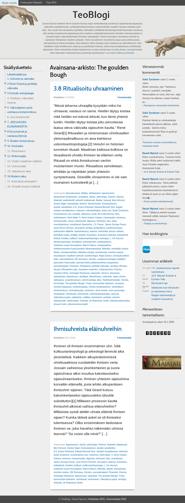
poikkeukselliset (98, 262)
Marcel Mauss (89, 245)
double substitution (63, 207)
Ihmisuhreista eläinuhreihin (88, 328)
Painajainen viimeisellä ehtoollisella (161, 105)
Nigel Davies (105, 255)
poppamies (112, 262)
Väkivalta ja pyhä (62, 297)
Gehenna (85, 214)
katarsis (93, 231)
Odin (56, 259)
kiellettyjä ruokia (62, 235)
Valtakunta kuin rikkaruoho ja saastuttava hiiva (160, 289)
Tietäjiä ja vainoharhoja (155, 223)
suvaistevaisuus (73, 280)
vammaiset (96, 297)
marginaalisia (104, 245)
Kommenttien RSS (116, 499)
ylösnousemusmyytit (78, 304)
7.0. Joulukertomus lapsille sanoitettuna (160, 270)
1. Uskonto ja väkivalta (20, 78)
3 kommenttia (124, 97)
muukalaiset (60, 255)
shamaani (115, 273)
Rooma (118, 269)
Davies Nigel (60, 203)
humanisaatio (60, 221)
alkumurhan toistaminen (65, 197)
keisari (112, 231)
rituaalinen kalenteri (88, 269)
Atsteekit (58, 200)
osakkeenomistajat (106, 259)
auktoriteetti (68, 200)
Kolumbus (92, 235)
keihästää (103, 231)
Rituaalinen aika (69, 269)
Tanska (124, 280)
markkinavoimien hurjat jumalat (69, 248)
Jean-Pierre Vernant (63, 228)
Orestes (92, 259)
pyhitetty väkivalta (100, 266)
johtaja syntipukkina (95, 228)
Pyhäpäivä (85, 266)
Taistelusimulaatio (111, 280)
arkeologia (101, 197)
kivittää (74, 235)
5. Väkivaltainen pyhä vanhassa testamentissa (21, 110)
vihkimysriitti (60, 300)
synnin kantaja (89, 280)
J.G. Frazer (98, 224)
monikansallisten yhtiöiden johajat (77, 252)
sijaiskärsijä (59, 276)
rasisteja (114, 266)
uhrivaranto (83, 294)
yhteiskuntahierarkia (120, 300)
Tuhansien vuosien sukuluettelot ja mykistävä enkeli (159, 144)
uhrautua (119, 283)
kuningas (104, 238)
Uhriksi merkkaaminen (100, 287)
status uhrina (119, 276)
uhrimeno (89, 290)
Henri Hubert (87, 217)
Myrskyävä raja (154, 284)
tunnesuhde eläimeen (103, 283)
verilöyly (107, 297)
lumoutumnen (89, 242)
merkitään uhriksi (119, 248)
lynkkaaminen (104, 242)
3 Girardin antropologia (20, 93)
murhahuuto (101, 252)
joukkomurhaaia (114, 228)
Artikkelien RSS (96, 499)
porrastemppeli (61, 266)
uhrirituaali (71, 294)
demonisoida (94, 203)
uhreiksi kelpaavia (63, 287)
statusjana (59, 280)
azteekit (79, 200)
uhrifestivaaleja (80, 287)
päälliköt (121, 259)
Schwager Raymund (79, 273)
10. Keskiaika (15, 145)
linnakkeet (77, 242)
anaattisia (83, 197)
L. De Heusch (116, 238)
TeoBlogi (91, 14)
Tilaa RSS (51, 2)
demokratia (72, 203)
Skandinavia (95, 276)
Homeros (120, 217)
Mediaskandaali (93, 248)
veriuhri (116, 297)
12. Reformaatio (16, 156)
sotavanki (107, 276)
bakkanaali (89, 200)
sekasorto (95, 273)
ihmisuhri (101, 221)
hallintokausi (60, 217)
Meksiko (106, 248)
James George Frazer (115, 224)
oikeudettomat (66, 259)
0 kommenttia (124, 338)
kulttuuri (74, 238)
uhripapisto (59, 294)
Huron (71, 221)
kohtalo (82, 235)
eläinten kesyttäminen (64, 210)
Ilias (109, 221)
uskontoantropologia (100, 294)
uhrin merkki (101, 290)
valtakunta (77, 297)
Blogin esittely (9, 2)
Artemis (111, 197)
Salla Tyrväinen (151, 79)
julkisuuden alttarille (63, 231)
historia (98, 217)
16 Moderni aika (16, 176)
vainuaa (115, 294)
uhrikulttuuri (117, 287)
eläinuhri (80, 210)
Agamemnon (108, 193)
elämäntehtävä (93, 210)
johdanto (130, 53)
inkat (114, 221)
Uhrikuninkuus (61, 290)
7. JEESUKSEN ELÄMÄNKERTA (17, 124)
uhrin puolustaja (116, 290)
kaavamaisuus (81, 231)
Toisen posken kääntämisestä (158, 201)
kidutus (120, 231)
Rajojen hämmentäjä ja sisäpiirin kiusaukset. (163, 297)
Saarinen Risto (61, 273)
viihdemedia (73, 300)
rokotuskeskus (106, 269)
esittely (119, 53)
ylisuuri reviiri (60, 304)
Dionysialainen (109, 203)
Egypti (119, 207)
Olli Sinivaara (81, 259)
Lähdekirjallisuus (17, 74)
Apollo (92, 197)
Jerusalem (79, 228)
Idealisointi (80, 221)
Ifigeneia (91, 221)
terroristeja (59, 283)
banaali (107, 200)
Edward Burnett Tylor (105, 207)
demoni (83, 203)
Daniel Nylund (150, 153)
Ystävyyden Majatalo (31, 2)
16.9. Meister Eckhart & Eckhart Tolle (162, 172)
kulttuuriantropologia (89, 238)
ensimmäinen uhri (62, 214)
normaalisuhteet (121, 255)
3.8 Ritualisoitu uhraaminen (88, 88)
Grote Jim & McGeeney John (105, 214)
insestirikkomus (61, 224)
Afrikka (84, 193)
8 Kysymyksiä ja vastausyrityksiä (17, 133)
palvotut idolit (82, 262)
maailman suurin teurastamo (68, 245)
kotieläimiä (122, 235)
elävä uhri (106, 210)
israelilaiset (75, 224)
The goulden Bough (75, 283)
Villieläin (84, 300)
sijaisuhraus (72, 276)
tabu (99, 280)
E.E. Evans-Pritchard (83, 207)
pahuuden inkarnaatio (64, 262)
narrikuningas (91, 255)
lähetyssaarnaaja (62, 242)
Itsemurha (87, 224)
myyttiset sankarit (75, 255)
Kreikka (65, 238)
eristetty (76, 214)
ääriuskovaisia (73, 193)
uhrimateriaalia (76, 290)
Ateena (120, 197)
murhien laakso (115, 252)
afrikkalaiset (95, 193)
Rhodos (123, 266)
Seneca (105, 273)
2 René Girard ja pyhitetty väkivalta (22, 86)
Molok (57, 252)
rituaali (57, 269)
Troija (88, 283)
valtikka (86, 297)
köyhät (57, 238)
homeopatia (109, 217)
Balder (99, 200)
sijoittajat (83, 276)
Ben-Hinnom (118, 200)
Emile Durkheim (120, 210)
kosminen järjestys (107, 235)
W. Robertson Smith (99, 300)
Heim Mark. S (73, 217)
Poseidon (74, 266)
